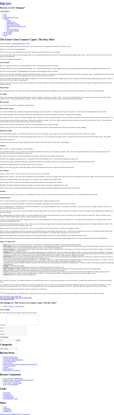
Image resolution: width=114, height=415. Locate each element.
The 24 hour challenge (13, 29)
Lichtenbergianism (8, 395)
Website (2, 334)
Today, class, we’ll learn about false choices (22, 380)
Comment (3, 325)
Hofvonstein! (6, 392)
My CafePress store (8, 397)
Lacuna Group (7, 394)
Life (20, 296)
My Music (6, 19)
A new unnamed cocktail (7, 299)
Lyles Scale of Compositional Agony (16, 26)
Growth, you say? (8, 363)
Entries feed (6, 408)
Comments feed (7, 410)
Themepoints (26, 414)
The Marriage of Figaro (13, 31)
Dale (28, 43)
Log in (5, 407)
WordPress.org (7, 411)
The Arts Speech (7, 32)
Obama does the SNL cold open (11, 370)
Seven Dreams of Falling (13, 25)
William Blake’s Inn (12, 23)
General (9, 20)
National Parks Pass (9, 215)
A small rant (17, 381)
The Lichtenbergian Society (10, 398)
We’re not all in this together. (10, 358)
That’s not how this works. (10, 357)
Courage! (5, 367)
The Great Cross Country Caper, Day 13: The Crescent (15, 297)
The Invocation (7, 34)
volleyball (6, 380)
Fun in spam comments (9, 366)
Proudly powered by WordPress (8, 414)
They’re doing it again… (9, 361)
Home (5, 14)
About (5, 16)
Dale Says (5, 3)
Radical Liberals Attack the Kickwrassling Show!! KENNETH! (20, 364)
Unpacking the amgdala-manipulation (13, 360)
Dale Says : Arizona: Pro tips (16, 306)
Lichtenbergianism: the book (10, 17)
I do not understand (13, 384)
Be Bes (5, 35)
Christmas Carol (11, 22)
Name (2, 328)
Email (2, 331)
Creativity (7, 296)
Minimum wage (18, 378)
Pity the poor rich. (8, 369)
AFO (8, 28)
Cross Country (15, 296)
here (96, 74)
